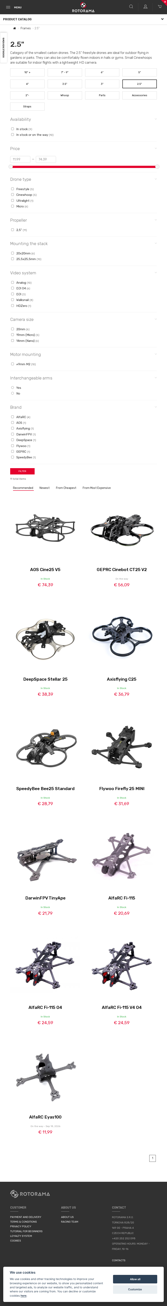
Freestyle (24, 189)
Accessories (139, 95)
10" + (27, 72)
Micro (21, 206)
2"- (27, 95)
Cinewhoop (26, 195)
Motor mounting (25, 354)
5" (139, 72)
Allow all (135, 1279)
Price (15, 148)
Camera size (22, 319)
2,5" (21, 230)
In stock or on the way (34, 135)
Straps (27, 106)
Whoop (64, 95)
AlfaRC (22, 417)
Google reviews (3, 48)
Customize (135, 1289)
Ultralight (24, 201)
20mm (22, 329)
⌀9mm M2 (25, 364)
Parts (102, 95)
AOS (20, 423)
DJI (20, 294)
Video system (23, 272)
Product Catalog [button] (17, 19)
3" (102, 83)
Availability (20, 119)
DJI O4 (22, 288)
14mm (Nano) (27, 341)
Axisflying (24, 428)
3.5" (64, 83)
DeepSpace (25, 440)
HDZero (23, 306)
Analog (23, 283)
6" (102, 72)
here (23, 1295)
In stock (23, 129)
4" (27, 83)
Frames (26, 28)
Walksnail (24, 300)
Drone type (20, 179)
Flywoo (22, 446)
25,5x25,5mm (28, 259)
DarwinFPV (25, 434)
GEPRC (22, 452)
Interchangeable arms (31, 377)
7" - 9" (64, 72)
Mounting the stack (29, 243)
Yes (18, 388)
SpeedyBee (25, 457)
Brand (16, 407)
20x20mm (25, 253)
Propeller (18, 220)
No (17, 393)
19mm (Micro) (27, 335)
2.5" (139, 83)
